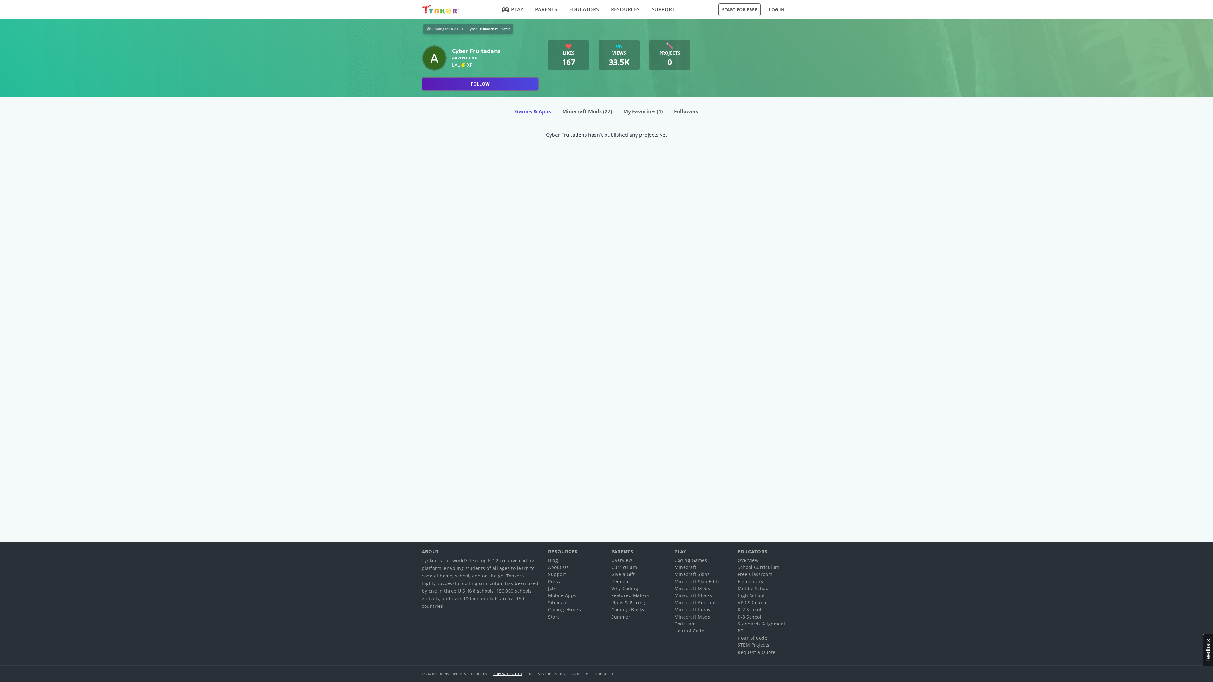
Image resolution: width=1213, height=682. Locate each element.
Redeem (620, 581)
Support (663, 9)
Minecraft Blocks (693, 595)
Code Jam (685, 624)
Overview (621, 560)
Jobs (553, 588)
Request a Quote (756, 652)
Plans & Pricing (628, 603)
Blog (553, 560)
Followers (686, 111)
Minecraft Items (692, 610)
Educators (584, 9)
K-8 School (749, 617)
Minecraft (685, 567)
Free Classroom (755, 574)
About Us (558, 567)
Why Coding (624, 588)
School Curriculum (759, 567)
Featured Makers (630, 595)
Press (554, 581)
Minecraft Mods (587, 111)
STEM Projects (753, 645)
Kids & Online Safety (547, 673)
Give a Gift (623, 574)
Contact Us (605, 673)
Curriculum (624, 567)
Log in (776, 10)
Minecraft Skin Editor (698, 581)
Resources (625, 9)
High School (751, 595)
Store (554, 617)
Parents (546, 9)
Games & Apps (533, 111)
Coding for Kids (445, 29)
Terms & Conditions (469, 673)
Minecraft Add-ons (695, 603)
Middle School (754, 588)
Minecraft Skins (692, 574)
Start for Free (739, 10)
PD (741, 631)
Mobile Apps (562, 595)
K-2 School (749, 610)
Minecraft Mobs (692, 588)
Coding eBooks (564, 610)
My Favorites (643, 111)
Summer (620, 617)
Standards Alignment (762, 624)
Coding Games (690, 560)
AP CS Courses (754, 603)
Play (517, 9)
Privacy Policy (507, 673)
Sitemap (557, 603)
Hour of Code (689, 631)
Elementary (750, 581)
